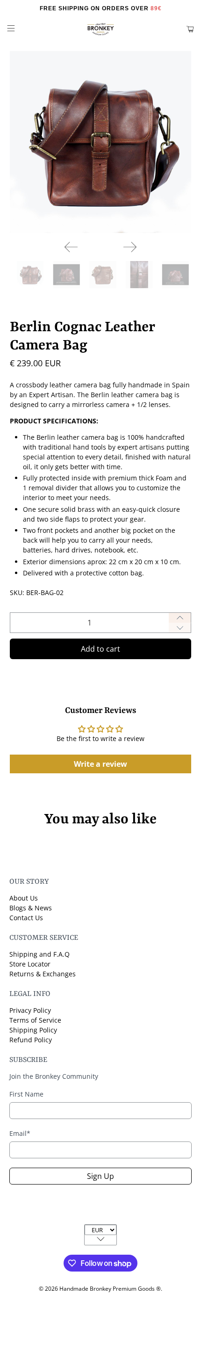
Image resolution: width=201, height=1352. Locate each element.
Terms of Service (35, 1020)
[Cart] (190, 29)
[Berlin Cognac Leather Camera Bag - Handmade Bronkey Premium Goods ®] (101, 142)
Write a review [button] (100, 764)
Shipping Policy (33, 1029)
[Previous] (71, 247)
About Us (23, 898)
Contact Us (26, 917)
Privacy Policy (30, 1010)
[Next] (130, 247)
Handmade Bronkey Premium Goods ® (110, 1288)
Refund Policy (30, 1039)
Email (19, 1133)
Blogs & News (30, 907)
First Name (26, 1094)
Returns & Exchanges (42, 973)
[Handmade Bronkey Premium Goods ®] (100, 29)
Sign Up (100, 1176)
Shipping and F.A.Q (39, 954)
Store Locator (29, 963)
